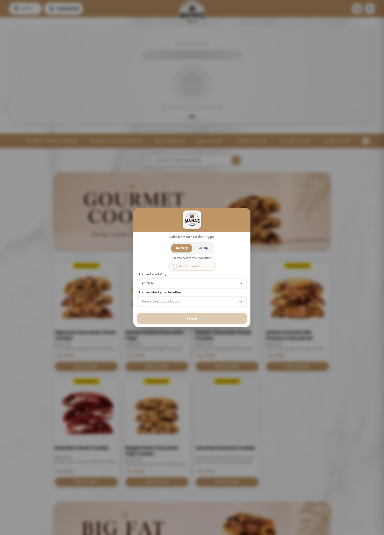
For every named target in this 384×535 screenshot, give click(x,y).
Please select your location (160, 292)
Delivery (182, 248)
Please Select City (152, 274)
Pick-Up (202, 248)
